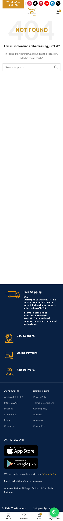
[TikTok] (35, 3)
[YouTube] (46, 3)
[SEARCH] (56, 67)
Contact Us (39, 426)
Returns (37, 414)
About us (38, 420)
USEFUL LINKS (41, 391)
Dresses (8, 408)
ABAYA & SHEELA (13, 397)
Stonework (10, 414)
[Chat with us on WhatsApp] (54, 512)
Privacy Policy (40, 397)
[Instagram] (29, 3)
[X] (58, 3)
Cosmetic (9, 426)
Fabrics (8, 420)
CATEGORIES (11, 391)
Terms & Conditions (43, 402)
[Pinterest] (41, 3)
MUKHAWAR (11, 402)
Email (7, 481)
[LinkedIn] (52, 3)
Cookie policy (40, 408)
